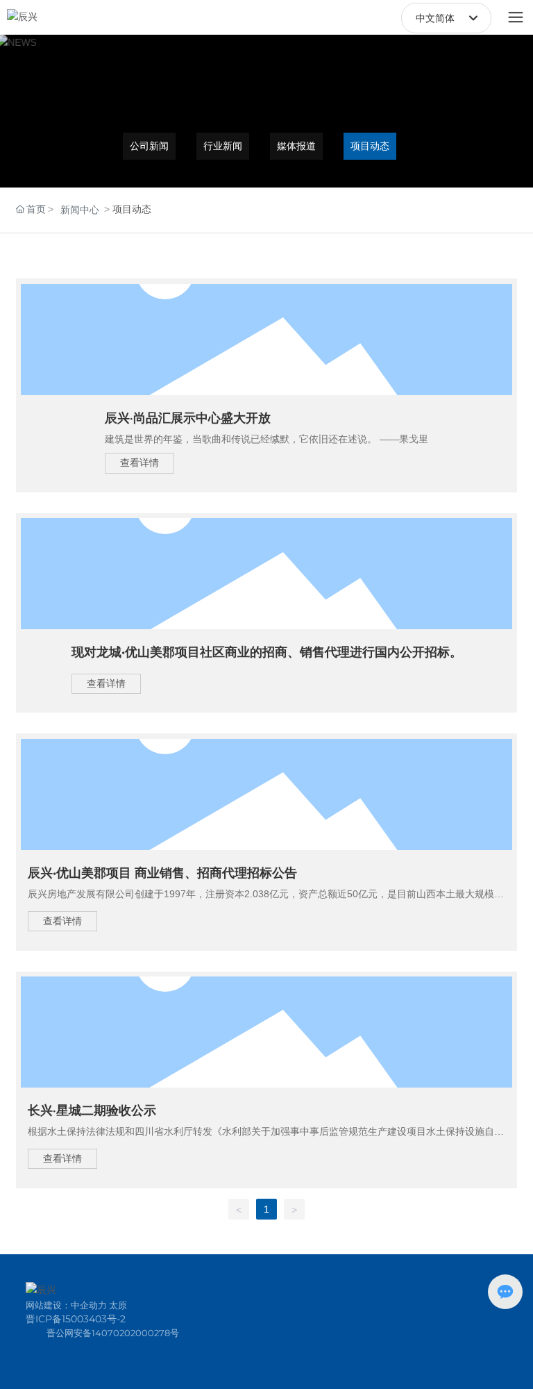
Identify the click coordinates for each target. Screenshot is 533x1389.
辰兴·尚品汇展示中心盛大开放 (188, 418)
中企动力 (89, 1305)
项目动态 (369, 146)
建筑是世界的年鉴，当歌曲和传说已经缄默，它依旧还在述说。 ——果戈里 (266, 438)
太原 (118, 1305)
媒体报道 (296, 146)
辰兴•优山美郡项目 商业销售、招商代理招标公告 (162, 873)
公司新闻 (149, 146)
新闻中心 (79, 209)
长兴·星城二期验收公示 (92, 1110)
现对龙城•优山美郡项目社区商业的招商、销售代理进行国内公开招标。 (266, 652)
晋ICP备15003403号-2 (76, 1319)
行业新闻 (222, 146)
